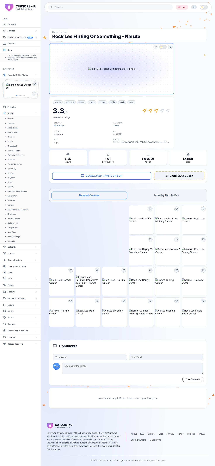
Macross (11, 200)
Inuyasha (11, 178)
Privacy (170, 433)
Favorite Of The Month (18, 75)
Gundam (11, 159)
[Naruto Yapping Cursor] (167, 312)
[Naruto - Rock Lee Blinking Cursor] (167, 220)
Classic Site (155, 439)
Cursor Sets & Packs (17, 266)
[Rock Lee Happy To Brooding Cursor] (141, 250)
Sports (10, 317)
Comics (11, 253)
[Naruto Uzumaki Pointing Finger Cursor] (141, 312)
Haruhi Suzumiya (15, 164)
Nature (11, 305)
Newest (11, 31)
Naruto (10, 205)
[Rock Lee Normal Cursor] (61, 281)
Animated (12, 107)
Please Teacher (14, 218)
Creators (12, 43)
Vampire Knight (14, 237)
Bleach (10, 119)
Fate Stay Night (14, 150)
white (131, 102)
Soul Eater (12, 232)
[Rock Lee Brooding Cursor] (141, 220)
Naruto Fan (59, 126)
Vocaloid (11, 241)
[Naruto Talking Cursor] (167, 281)
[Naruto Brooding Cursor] (114, 312)
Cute (10, 272)
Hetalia (10, 173)
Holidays (11, 292)
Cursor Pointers (15, 260)
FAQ (142, 433)
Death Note (12, 132)
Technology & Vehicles (18, 330)
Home (55, 32)
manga (102, 102)
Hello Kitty (12, 169)
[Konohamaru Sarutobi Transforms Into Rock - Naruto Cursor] (88, 281)
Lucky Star (12, 196)
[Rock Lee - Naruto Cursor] (114, 281)
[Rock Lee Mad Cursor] (88, 312)
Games (11, 285)
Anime (10, 113)
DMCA (201, 433)
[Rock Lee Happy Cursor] (141, 281)
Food (10, 278)
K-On (10, 182)
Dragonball (12, 146)
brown (82, 102)
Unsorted (12, 337)
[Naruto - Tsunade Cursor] (194, 281)
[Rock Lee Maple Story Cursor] (194, 312)
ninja (112, 102)
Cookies (191, 433)
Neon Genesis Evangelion (18, 209)
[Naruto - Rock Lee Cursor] (194, 220)
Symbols (11, 324)
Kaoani (10, 187)
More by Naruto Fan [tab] (166, 195)
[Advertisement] (128, 20)
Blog (10, 50)
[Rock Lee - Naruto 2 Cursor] (167, 250)
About (134, 433)
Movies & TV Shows (16, 298)
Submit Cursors (138, 439)
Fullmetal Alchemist (16, 155)
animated (70, 102)
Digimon (11, 137)
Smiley (11, 311)
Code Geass (13, 128)
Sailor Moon (13, 223)
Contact (151, 433)
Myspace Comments (156, 460)
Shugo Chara (13, 227)
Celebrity (12, 247)
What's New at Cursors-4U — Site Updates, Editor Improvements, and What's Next (22, 57)
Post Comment (192, 379)
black (122, 102)
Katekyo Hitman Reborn (17, 191)
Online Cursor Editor (20, 37)
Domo (10, 141)
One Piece (12, 214)
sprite (92, 102)
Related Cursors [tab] (89, 195)
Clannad (11, 123)
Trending (12, 24)
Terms (181, 433)
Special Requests (15, 344)
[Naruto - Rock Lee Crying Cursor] (194, 250)
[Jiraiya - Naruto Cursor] (61, 312)
